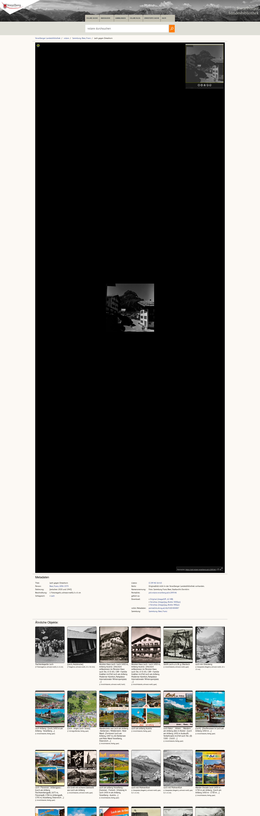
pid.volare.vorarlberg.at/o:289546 (163, 592)
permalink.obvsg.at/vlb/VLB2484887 (164, 608)
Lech (53, 596)
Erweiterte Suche (151, 18)
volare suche (92, 18)
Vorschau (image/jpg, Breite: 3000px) (165, 602)
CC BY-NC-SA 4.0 (155, 583)
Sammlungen (120, 18)
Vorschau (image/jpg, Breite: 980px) (164, 605)
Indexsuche (105, 18)
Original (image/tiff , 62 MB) (161, 599)
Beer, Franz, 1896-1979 (59, 586)
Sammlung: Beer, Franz (81, 38)
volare (66, 38)
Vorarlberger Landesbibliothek (47, 38)
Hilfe (164, 18)
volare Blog (135, 18)
